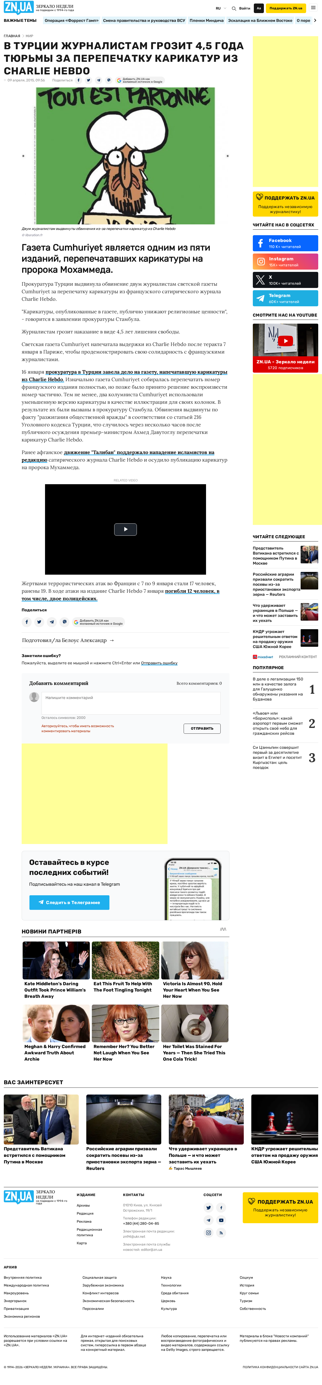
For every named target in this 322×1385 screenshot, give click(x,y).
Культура (169, 1309)
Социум (246, 1277)
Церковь (168, 1301)
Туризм (246, 1301)
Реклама (84, 1221)
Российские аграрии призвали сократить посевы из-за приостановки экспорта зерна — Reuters (276, 584)
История (247, 1285)
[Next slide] (314, 20)
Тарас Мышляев (188, 1168)
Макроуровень (16, 1293)
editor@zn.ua (151, 1250)
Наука (166, 1277)
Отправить (202, 728)
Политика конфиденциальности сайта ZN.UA (280, 1367)
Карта (82, 1243)
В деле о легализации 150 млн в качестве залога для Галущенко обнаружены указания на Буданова (278, 689)
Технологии (171, 1285)
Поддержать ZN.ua (286, 8)
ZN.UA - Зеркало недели (285, 362)
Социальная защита (100, 1277)
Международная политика (26, 1285)
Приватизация (16, 1309)
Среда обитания (175, 1293)
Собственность (253, 1309)
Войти (244, 8)
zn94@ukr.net (134, 1236)
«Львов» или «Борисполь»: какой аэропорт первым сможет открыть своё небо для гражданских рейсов (278, 723)
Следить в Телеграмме (73, 902)
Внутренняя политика (23, 1277)
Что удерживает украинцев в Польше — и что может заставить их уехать (275, 613)
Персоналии (93, 1309)
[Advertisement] (95, 794)
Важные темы (20, 21)
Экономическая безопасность (108, 1301)
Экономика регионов (22, 1316)
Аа (259, 8)
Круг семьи (249, 1293)
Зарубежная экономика (103, 1285)
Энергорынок (15, 1301)
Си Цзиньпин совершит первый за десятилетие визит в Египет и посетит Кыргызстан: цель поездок (277, 757)
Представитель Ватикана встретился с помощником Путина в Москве (276, 556)
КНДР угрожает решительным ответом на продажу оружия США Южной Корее (275, 639)
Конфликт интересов (101, 1293)
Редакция (85, 1213)
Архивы (83, 1205)
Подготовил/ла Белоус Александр (64, 640)
